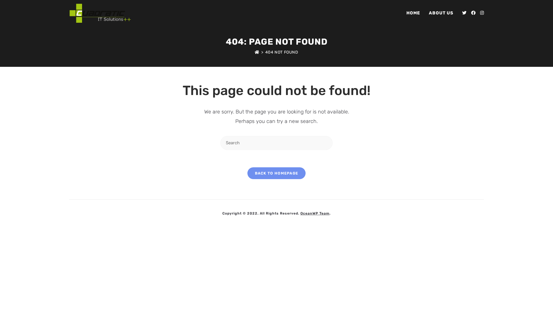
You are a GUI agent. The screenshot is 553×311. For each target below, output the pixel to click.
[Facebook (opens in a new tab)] (473, 13)
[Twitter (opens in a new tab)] (464, 13)
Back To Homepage (276, 173)
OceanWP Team (314, 213)
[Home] (257, 52)
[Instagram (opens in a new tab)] (482, 13)
